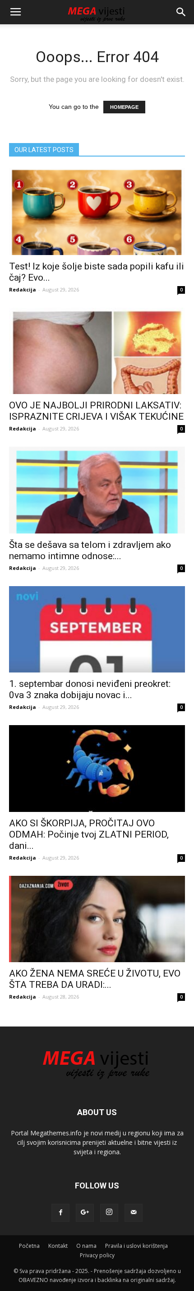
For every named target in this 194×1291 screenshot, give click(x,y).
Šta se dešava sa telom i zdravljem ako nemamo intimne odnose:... (90, 550)
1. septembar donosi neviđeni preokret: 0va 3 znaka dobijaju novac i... (90, 689)
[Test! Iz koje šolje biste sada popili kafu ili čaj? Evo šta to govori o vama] (97, 211)
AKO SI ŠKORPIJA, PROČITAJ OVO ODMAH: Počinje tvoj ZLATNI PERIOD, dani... (89, 834)
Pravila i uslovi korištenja (136, 1246)
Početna (29, 1246)
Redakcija (22, 289)
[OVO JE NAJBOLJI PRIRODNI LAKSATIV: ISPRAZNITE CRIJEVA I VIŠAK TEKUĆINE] (97, 351)
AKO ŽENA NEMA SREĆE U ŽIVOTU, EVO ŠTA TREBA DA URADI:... (94, 979)
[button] (181, 12)
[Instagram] (109, 1213)
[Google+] (85, 1213)
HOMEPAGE (124, 107)
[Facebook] (60, 1213)
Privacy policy (97, 1255)
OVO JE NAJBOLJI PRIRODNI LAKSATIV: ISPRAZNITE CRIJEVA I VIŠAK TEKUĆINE (96, 411)
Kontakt (58, 1246)
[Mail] (134, 1213)
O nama (86, 1246)
